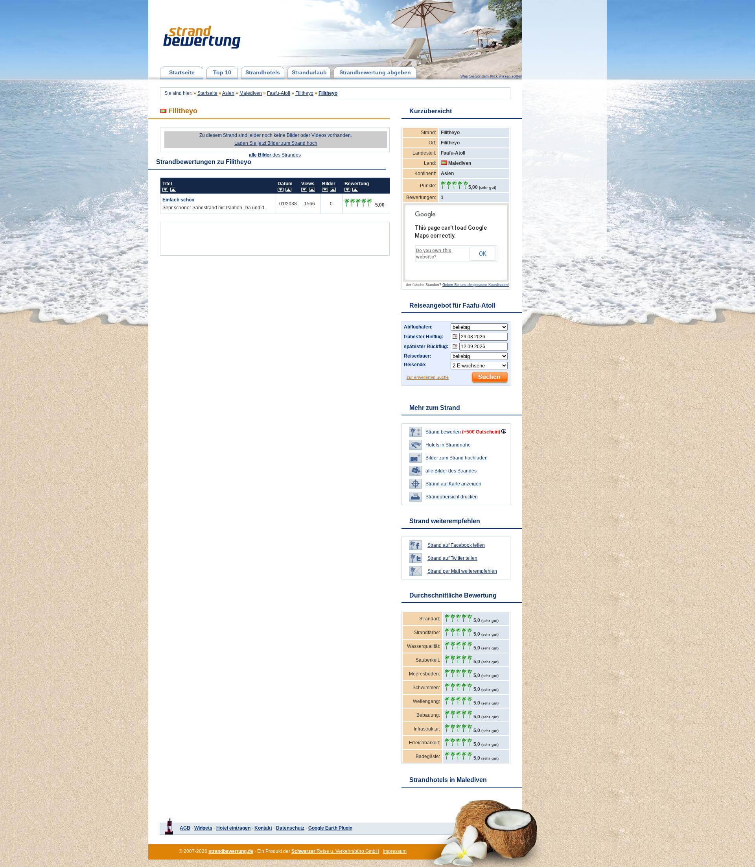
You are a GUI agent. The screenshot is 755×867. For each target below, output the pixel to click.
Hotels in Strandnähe (448, 445)
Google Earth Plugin (330, 828)
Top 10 (222, 72)
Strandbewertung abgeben (375, 72)
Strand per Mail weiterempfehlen (462, 571)
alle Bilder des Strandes (451, 471)
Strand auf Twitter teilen (452, 558)
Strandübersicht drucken (451, 497)
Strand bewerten (443, 432)
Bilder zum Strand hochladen (456, 458)
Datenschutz (290, 828)
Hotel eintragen (233, 828)
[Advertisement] (275, 237)
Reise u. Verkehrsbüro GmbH (335, 851)
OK (482, 254)
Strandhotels (262, 72)
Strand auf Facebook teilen (456, 545)
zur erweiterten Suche (428, 377)
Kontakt (263, 828)
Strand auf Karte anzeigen (453, 484)
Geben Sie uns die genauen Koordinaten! (475, 285)
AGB (185, 828)
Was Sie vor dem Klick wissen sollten (491, 76)
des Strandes (275, 155)
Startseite (182, 72)
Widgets (203, 828)
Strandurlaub (309, 72)
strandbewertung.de (230, 851)
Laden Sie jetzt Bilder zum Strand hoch (275, 143)
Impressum (395, 851)
